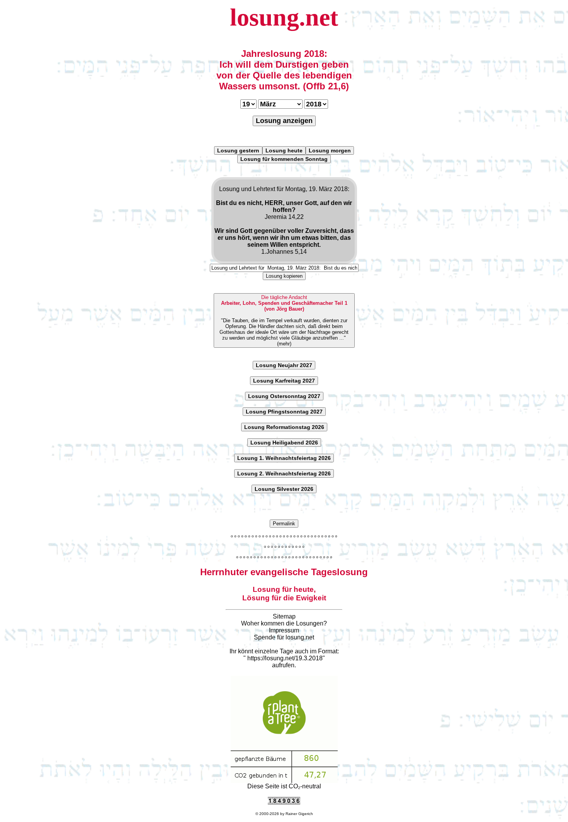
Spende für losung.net (284, 637)
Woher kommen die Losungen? (284, 623)
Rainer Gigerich (299, 814)
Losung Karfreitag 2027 (284, 381)
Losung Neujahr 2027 (284, 365)
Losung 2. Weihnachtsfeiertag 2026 (284, 473)
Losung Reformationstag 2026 (284, 427)
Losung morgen (330, 150)
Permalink (284, 523)
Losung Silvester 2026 (284, 489)
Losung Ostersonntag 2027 (284, 396)
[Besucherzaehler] (284, 802)
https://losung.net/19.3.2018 (285, 658)
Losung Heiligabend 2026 (284, 442)
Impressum (284, 630)
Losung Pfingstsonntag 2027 (284, 411)
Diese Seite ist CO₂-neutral (284, 786)
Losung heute (284, 150)
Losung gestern (238, 150)
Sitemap (284, 616)
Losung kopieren (284, 276)
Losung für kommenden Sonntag (284, 159)
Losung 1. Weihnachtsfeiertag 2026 (284, 458)
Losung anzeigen (284, 121)
